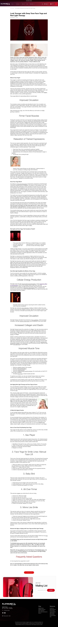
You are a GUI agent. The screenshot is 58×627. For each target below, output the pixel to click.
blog (46, 535)
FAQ (50, 616)
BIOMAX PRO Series (41, 609)
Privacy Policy (52, 610)
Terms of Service (52, 611)
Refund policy (52, 614)
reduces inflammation (25, 321)
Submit (51, 590)
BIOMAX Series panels (17, 543)
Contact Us (52, 608)
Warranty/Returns (53, 609)
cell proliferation (25, 308)
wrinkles (44, 273)
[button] (13, 4)
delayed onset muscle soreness (25, 371)
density (12, 334)
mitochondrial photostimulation (29, 283)
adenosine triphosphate (28, 287)
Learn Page (12, 8)
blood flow (20, 373)
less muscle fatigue (22, 368)
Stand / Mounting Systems (42, 611)
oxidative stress (21, 367)
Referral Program (53, 615)
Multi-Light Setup (41, 610)
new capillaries (35, 320)
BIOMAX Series (41, 608)
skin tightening (16, 344)
